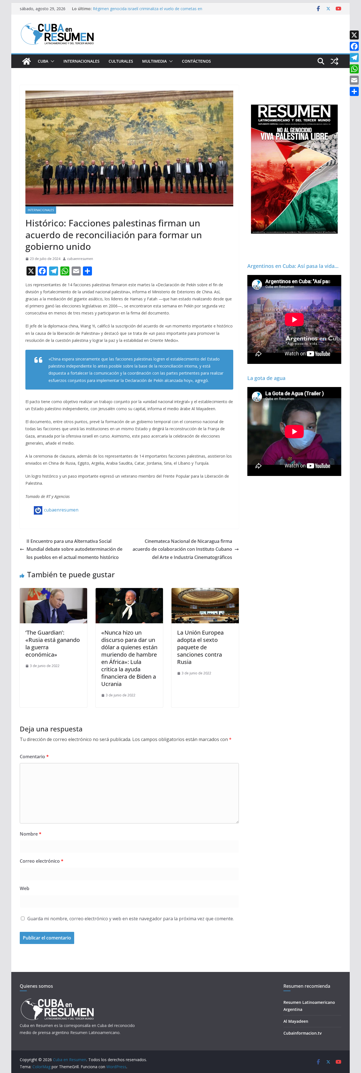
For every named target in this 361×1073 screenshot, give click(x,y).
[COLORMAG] (57, 1000)
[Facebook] (354, 46)
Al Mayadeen (295, 1021)
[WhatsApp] (354, 69)
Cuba (43, 61)
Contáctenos (196, 61)
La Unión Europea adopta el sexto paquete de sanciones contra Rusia (200, 647)
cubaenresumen (80, 258)
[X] (354, 35)
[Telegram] (354, 57)
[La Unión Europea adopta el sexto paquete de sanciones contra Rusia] (205, 592)
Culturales (121, 61)
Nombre (30, 834)
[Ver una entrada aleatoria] (334, 61)
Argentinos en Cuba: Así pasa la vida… (292, 266)
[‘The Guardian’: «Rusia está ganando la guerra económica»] (53, 592)
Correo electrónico (41, 861)
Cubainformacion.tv (302, 1033)
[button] (51, 61)
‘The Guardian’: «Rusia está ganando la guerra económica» (52, 643)
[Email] (354, 80)
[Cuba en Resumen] (26, 61)
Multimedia (154, 61)
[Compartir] (354, 91)
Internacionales (81, 61)
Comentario (34, 756)
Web (24, 888)
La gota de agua (266, 378)
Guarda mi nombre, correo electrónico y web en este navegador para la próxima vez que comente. (130, 918)
